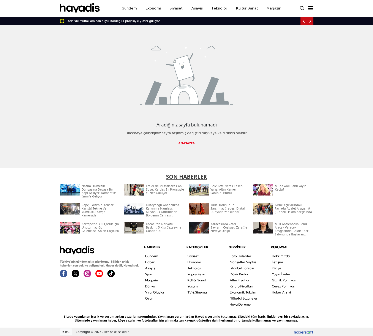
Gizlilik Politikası (284, 280)
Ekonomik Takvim (243, 292)
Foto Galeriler (240, 256)
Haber (150, 262)
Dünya (150, 286)
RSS (67, 332)
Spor (148, 274)
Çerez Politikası (284, 286)
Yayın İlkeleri (281, 274)
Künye (276, 268)
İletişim (277, 262)
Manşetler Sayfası (243, 262)
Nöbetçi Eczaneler (244, 298)
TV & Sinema (197, 292)
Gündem (151, 256)
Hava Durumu (240, 304)
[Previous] (303, 21)
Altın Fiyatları (240, 280)
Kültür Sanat (196, 280)
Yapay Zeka (196, 274)
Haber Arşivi (281, 292)
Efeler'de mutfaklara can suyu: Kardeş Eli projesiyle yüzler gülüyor (113, 21)
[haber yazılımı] (303, 332)
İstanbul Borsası (242, 268)
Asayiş (150, 268)
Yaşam (192, 286)
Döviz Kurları (240, 274)
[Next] (310, 21)
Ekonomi (194, 262)
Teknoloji (194, 268)
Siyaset (193, 256)
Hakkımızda (281, 256)
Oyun (149, 298)
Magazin (151, 280)
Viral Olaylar (155, 292)
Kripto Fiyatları (241, 286)
